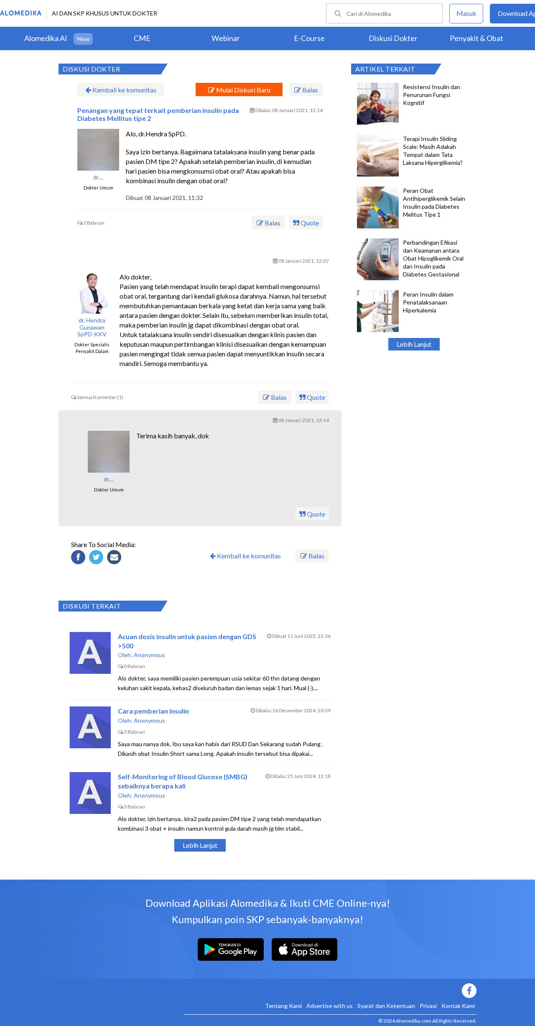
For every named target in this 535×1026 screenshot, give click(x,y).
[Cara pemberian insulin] (90, 727)
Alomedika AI (45, 38)
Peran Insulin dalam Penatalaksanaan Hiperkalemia (428, 302)
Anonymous (149, 654)
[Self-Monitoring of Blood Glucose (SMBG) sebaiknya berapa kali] (90, 793)
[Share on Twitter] (97, 558)
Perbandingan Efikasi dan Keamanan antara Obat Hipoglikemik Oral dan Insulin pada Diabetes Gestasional (433, 258)
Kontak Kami (458, 1005)
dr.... (98, 177)
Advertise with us (329, 1005)
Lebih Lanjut (414, 344)
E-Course (309, 38)
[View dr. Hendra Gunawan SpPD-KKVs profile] (92, 293)
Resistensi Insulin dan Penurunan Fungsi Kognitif (431, 94)
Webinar (225, 38)
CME (142, 38)
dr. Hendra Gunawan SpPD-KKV (92, 327)
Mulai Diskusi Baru (242, 90)
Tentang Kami (283, 1005)
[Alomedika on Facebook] (330, 990)
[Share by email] (115, 558)
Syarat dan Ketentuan (386, 1005)
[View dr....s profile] (98, 150)
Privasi (428, 1005)
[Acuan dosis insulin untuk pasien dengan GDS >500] (90, 653)
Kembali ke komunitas (123, 90)
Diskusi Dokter (393, 38)
